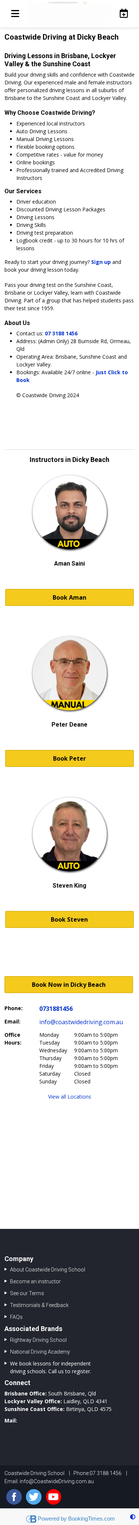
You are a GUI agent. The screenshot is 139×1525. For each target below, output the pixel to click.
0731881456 (56, 1009)
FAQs (16, 1317)
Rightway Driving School (38, 1340)
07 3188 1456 (61, 333)
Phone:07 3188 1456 (97, 1473)
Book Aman (69, 597)
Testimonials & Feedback (39, 1305)
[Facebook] (14, 1497)
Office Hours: (12, 1038)
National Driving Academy (40, 1352)
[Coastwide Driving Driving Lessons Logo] (69, 14)
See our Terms (27, 1293)
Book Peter (69, 758)
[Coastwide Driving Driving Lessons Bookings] (121, 13)
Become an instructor (35, 1281)
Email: (12, 1021)
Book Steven (69, 919)
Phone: (13, 1008)
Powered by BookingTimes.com (76, 1518)
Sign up (101, 261)
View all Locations (69, 1096)
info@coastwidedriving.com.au (81, 1022)
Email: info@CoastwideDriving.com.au (49, 1481)
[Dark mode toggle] (132, 1517)
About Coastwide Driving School (47, 1270)
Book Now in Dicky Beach (69, 985)
